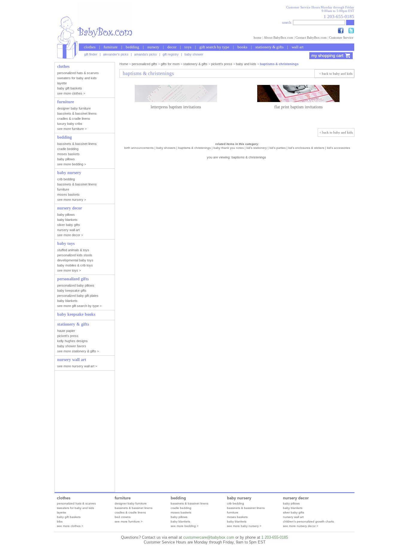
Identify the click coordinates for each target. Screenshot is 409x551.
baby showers (165, 147)
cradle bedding (181, 508)
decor (171, 47)
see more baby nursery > (244, 526)
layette (61, 512)
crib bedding (235, 503)
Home (123, 64)
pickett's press (221, 64)
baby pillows (179, 517)
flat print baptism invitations (298, 107)
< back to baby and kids (335, 73)
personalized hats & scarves (76, 503)
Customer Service (341, 37)
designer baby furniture (131, 503)
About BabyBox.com (278, 37)
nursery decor (296, 498)
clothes (90, 47)
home (257, 37)
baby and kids (246, 64)
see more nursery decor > (300, 526)
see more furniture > (129, 521)
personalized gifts (144, 64)
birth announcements (139, 147)
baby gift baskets (69, 517)
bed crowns (123, 517)
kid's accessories (338, 147)
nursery (153, 47)
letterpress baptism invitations (176, 107)
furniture (111, 47)
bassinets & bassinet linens (133, 508)
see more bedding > (185, 526)
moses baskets (181, 512)
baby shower (193, 54)
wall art (298, 47)
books (242, 47)
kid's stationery (256, 147)
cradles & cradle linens (130, 512)
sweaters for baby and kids (75, 508)
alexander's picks (115, 54)
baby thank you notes (228, 147)
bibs (60, 521)
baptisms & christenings (194, 147)
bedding (132, 47)
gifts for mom (170, 64)
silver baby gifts (293, 512)
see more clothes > (70, 526)
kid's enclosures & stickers (306, 147)
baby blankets (180, 521)
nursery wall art (293, 517)
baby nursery (239, 498)
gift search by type (214, 47)
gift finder (90, 54)
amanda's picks (145, 54)
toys (187, 47)
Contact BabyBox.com (311, 37)
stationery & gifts (269, 47)
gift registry (171, 54)
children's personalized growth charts (308, 521)
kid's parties (277, 147)
